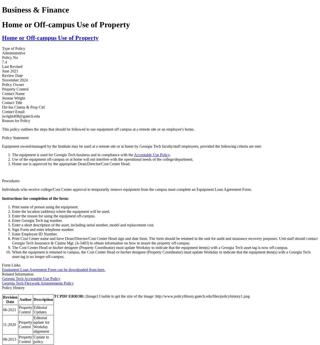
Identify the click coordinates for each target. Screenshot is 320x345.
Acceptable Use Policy (152, 155)
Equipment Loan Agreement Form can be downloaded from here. (53, 270)
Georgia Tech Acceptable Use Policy (31, 279)
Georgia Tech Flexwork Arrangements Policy (38, 283)
